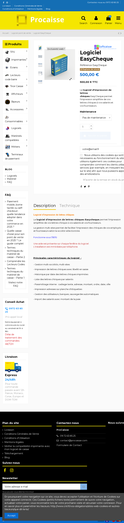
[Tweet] (85, 186)
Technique (69, 206)
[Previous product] (119, 33)
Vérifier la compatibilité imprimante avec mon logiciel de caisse (27, 448)
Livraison (6, 6)
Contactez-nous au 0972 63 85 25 (103, 2)
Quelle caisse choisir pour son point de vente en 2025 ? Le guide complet (16, 237)
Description (44, 206)
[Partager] (81, 186)
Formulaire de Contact (69, 445)
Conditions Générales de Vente (28, 6)
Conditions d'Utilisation (13, 9)
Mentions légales (35, 9)
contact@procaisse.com (73, 440)
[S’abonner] (83, 487)
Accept (11, 515)
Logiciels (12, 175)
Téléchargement (13, 453)
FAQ (9, 182)
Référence (86, 65)
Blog (48, 9)
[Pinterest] (89, 186)
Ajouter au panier (97, 135)
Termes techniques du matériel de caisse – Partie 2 (16, 252)
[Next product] (121, 33)
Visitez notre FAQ (15, 284)
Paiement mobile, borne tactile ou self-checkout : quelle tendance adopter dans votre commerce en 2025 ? (16, 214)
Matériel (11, 178)
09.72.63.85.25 (68, 435)
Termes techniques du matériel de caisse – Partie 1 (16, 273)
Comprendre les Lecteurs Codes (16, 263)
